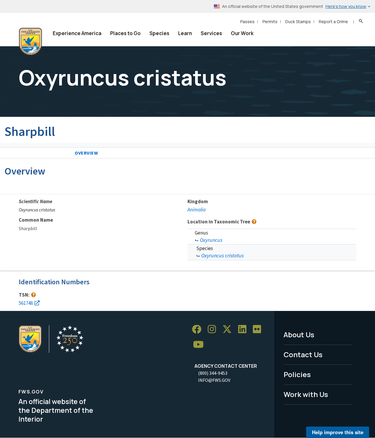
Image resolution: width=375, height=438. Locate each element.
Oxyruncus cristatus (222, 255)
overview (86, 153)
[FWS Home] (30, 42)
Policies (297, 374)
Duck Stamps (298, 21)
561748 (26, 303)
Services (211, 33)
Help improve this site (337, 432)
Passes (247, 21)
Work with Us (306, 394)
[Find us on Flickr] (259, 329)
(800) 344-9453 (212, 373)
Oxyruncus (211, 240)
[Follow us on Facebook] (198, 329)
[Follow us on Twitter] (229, 329)
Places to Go (125, 33)
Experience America (77, 33)
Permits (269, 21)
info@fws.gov (214, 380)
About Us (299, 334)
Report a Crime (333, 21)
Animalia (197, 209)
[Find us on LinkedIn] (244, 329)
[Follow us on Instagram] (214, 329)
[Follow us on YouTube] (200, 344)
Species (159, 33)
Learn (185, 33)
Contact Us (303, 354)
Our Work (242, 33)
